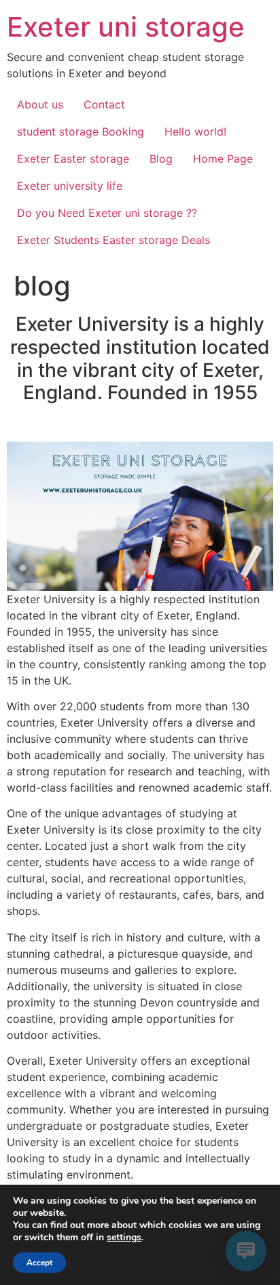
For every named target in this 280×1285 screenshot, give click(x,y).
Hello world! (195, 131)
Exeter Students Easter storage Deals (113, 240)
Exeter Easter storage (73, 158)
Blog (161, 158)
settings (124, 1237)
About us (40, 104)
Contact (104, 104)
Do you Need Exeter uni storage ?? (107, 213)
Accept (39, 1262)
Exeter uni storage (126, 26)
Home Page (223, 158)
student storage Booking (80, 131)
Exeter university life (71, 185)
